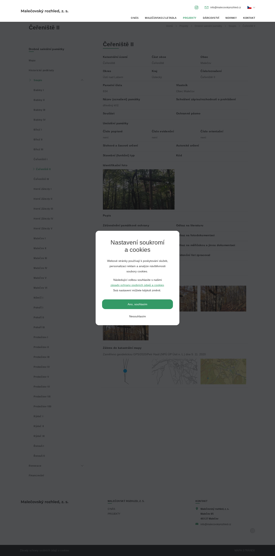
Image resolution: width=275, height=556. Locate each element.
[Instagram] (196, 7)
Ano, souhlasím (137, 304)
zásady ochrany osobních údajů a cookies (137, 285)
